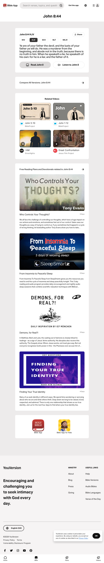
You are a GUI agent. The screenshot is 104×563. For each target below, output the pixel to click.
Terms (19, 540)
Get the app (74, 5)
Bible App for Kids (64, 432)
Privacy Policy (9, 540)
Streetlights (30, 153)
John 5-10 (32, 123)
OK (96, 536)
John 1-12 (66, 123)
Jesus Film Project (66, 153)
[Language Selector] (85, 5)
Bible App (38, 432)
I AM (30, 150)
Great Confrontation (71, 150)
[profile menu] (95, 5)
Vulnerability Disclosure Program (17, 543)
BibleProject (30, 126)
